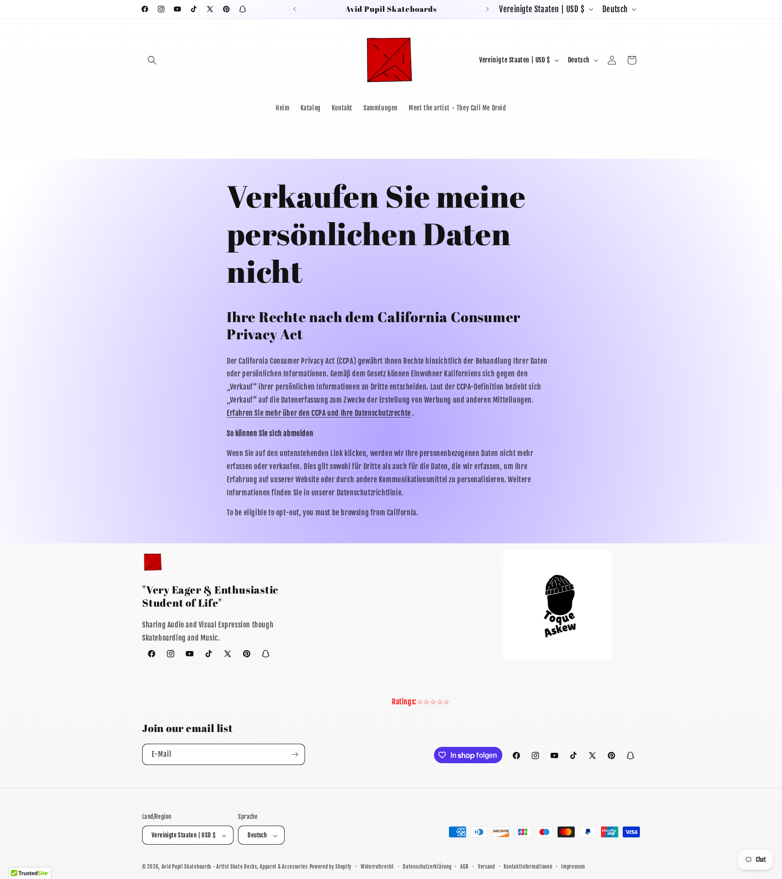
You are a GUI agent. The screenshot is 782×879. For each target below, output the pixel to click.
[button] (152, 60)
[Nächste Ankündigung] (487, 9)
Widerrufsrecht (377, 867)
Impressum (573, 867)
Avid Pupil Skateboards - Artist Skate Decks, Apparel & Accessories (235, 867)
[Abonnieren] (295, 754)
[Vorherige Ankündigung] (295, 9)
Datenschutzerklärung (427, 867)
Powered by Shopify (331, 867)
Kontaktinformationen (528, 867)
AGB (464, 867)
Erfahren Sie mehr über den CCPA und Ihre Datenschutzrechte (319, 413)
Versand (486, 867)
